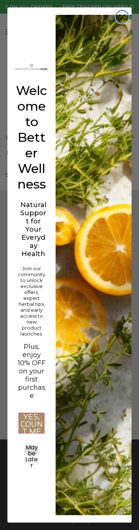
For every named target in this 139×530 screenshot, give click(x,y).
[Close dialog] (122, 16)
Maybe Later (31, 450)
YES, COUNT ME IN (31, 423)
